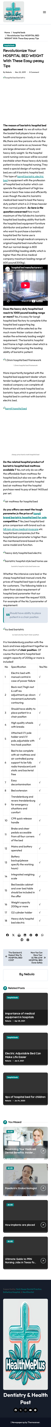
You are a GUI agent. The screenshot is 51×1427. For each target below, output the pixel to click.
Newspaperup (18, 1422)
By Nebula (7, 72)
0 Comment (34, 72)
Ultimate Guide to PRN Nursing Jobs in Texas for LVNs (20, 1262)
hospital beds (9, 45)
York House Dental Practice (28, 1289)
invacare (33, 529)
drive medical (20, 529)
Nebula (29, 974)
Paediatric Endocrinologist (21, 1188)
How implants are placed (20, 1224)
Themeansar (34, 1422)
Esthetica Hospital (11, 1292)
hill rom (7, 529)
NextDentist (28, 1292)
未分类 (10, 1131)
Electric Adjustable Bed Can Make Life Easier (23, 1055)
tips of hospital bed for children (25, 1097)
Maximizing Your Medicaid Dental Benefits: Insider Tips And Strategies (20, 1152)
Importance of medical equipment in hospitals (20, 1015)
